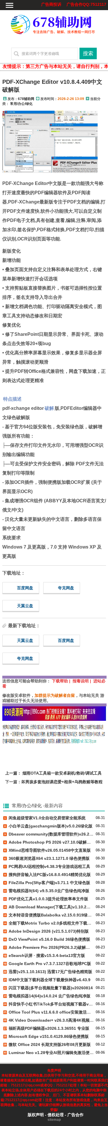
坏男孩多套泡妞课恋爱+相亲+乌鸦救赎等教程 (62, 781)
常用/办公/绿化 (21, 104)
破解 (49, 408)
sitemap (54, 1120)
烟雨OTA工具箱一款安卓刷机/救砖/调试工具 (62, 773)
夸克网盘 (66, 588)
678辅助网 (26, 99)
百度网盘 (25, 588)
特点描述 (12, 399)
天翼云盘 (25, 605)
